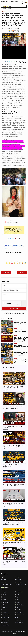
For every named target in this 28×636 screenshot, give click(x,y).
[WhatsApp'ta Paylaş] (14, 62)
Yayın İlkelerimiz (4, 579)
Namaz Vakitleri (20, 615)
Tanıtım (4, 599)
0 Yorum (17, 28)
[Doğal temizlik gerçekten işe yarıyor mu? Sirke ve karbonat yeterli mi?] (7, 353)
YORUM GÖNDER (14, 308)
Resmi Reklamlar (20, 604)
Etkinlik (4, 597)
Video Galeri (19, 612)
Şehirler (16, 617)
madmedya (23, 631)
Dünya (4, 604)
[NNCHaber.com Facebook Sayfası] (20, 1)
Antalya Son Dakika (19, 620)
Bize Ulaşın (17, 577)
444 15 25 (23, 584)
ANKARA (16, 1)
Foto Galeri (5, 612)
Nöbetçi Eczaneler (7, 615)
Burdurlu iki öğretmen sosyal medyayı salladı (20, 330)
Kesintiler (5, 607)
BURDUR (2, 1)
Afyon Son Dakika (4, 622)
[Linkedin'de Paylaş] (10, 62)
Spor (18, 594)
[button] (26, 7)
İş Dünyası (19, 597)
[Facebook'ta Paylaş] (5, 62)
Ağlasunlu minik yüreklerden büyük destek (21, 346)
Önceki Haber (6, 272)
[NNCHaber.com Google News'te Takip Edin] (14, 31)
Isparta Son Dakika (19, 622)
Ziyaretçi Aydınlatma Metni (6, 584)
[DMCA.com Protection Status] (5, 587)
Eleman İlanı (5, 602)
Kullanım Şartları (18, 582)
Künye (2, 577)
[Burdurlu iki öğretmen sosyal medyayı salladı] (7, 331)
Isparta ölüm (15, 245)
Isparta (4, 11)
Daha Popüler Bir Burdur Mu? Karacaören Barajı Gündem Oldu (20, 324)
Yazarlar (18, 609)
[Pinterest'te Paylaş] (12, 62)
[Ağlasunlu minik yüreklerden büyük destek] (7, 346)
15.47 (12, 28)
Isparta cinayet (8, 245)
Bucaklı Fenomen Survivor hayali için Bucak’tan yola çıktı (20, 361)
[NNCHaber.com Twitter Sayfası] (20, 3)
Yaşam (4, 609)
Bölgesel (5, 592)
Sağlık (18, 602)
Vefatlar (18, 599)
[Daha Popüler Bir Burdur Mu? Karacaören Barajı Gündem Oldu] (7, 323)
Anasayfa (4, 8)
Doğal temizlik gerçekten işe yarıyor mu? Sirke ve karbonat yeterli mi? (20, 354)
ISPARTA (12, 1)
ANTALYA (5, 1)
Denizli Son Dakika (5, 625)
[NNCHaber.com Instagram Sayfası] (22, 1)
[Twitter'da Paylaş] (7, 62)
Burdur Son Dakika (5, 620)
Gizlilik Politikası (18, 579)
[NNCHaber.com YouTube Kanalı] (22, 3)
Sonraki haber (21, 272)
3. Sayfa (9, 8)
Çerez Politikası (4, 582)
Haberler (14, 633)
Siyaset (18, 607)
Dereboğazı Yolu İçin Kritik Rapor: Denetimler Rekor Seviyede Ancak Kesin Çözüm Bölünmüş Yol (21, 339)
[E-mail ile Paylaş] (16, 62)
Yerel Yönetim (20, 592)
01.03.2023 (5, 28)
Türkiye (21, 245)
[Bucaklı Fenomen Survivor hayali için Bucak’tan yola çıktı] (7, 360)
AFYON (9, 1)
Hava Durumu (6, 617)
